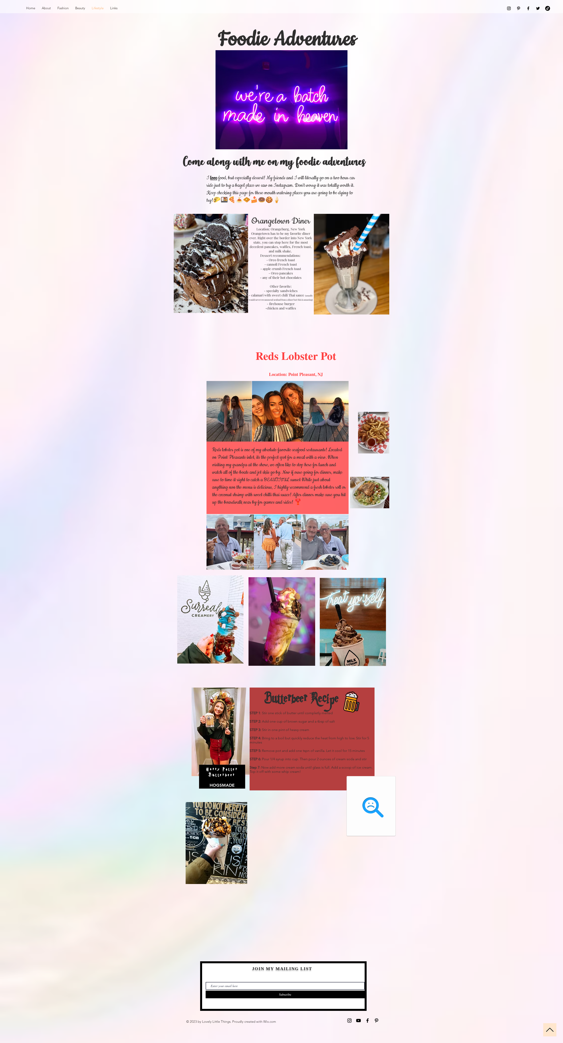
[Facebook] (367, 1020)
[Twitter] (538, 8)
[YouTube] (358, 1020)
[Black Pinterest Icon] (518, 8)
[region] (210, 647)
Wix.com (269, 1021)
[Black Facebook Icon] (528, 8)
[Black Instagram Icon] (508, 8)
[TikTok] (547, 8)
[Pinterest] (376, 1020)
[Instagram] (349, 1020)
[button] (230, 542)
